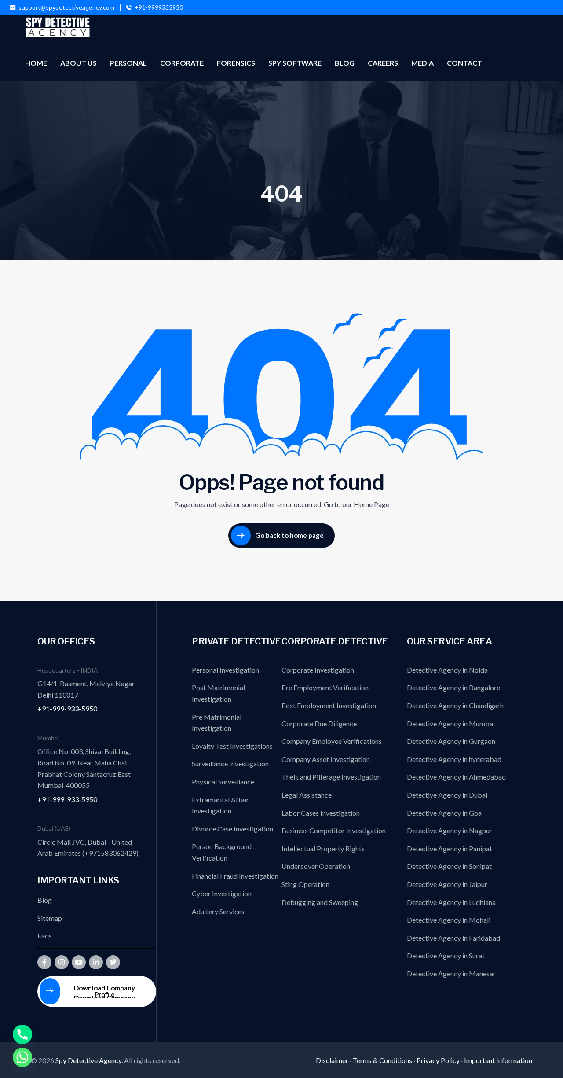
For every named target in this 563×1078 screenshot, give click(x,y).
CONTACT (464, 63)
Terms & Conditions (382, 1060)
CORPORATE (182, 63)
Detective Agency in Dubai (447, 795)
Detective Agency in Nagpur (449, 830)
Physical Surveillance (223, 781)
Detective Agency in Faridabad (453, 938)
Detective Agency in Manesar (451, 973)
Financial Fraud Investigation (235, 876)
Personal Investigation (225, 670)
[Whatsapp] (22, 1057)
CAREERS (383, 63)
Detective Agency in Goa (444, 813)
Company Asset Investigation (326, 759)
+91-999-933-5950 (67, 708)
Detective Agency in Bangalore (453, 687)
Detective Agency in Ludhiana (451, 902)
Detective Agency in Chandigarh (455, 705)
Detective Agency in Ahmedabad (456, 777)
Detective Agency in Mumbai (451, 723)
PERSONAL (128, 63)
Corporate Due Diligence (319, 723)
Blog (44, 900)
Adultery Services (218, 911)
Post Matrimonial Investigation (218, 693)
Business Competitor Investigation (334, 830)
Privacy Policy (438, 1060)
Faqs (44, 935)
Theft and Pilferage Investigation (331, 777)
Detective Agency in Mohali (448, 920)
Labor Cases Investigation (321, 813)
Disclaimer (332, 1060)
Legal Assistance (307, 795)
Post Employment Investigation (329, 705)
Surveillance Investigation (230, 763)
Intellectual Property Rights (323, 848)
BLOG (345, 63)
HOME (36, 63)
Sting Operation (305, 884)
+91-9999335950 (159, 7)
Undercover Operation (316, 866)
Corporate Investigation (318, 670)
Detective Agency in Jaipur (447, 884)
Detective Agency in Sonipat (449, 866)
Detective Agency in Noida (447, 670)
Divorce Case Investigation (232, 828)
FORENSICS (236, 63)
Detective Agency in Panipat (449, 848)
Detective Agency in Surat (446, 955)
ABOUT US (78, 63)
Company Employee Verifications (332, 741)
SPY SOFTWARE (295, 63)
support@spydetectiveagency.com (66, 7)
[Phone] (22, 1034)
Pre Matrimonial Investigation (216, 722)
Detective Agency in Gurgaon (451, 741)
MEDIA (422, 63)
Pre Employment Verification (325, 687)
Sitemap (49, 918)
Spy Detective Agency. (89, 1060)
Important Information (498, 1060)
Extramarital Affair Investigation (220, 805)
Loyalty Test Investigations (232, 746)
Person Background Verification (222, 852)
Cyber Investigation (222, 893)
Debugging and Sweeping (320, 902)
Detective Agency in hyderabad (454, 759)
